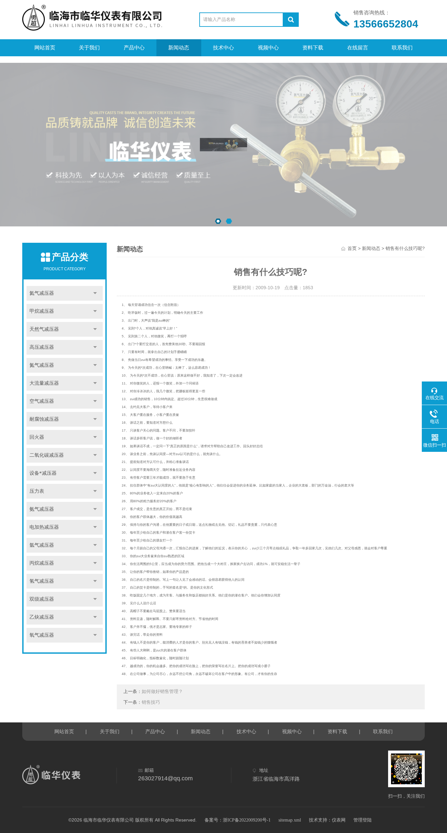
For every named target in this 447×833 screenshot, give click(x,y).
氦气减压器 (41, 293)
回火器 (36, 437)
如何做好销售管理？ (162, 691)
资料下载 (312, 47)
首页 (352, 248)
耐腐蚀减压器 (44, 419)
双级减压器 (41, 599)
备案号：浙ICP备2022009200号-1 (238, 820)
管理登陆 (362, 820)
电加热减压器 (44, 527)
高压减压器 (41, 347)
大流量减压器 (44, 383)
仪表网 (339, 820)
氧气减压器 (41, 635)
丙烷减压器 (41, 563)
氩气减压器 (41, 545)
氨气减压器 (41, 509)
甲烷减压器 (41, 311)
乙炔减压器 (41, 617)
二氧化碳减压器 (46, 455)
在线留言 (357, 47)
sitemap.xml (289, 820)
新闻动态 (178, 47)
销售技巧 (151, 702)
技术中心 (223, 47)
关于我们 (89, 47)
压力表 (36, 491)
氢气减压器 (41, 581)
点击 (95, 293)
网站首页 (44, 47)
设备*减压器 (43, 473)
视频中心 (268, 47)
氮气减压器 (41, 365)
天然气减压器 (44, 329)
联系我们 (402, 47)
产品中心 (134, 47)
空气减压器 (41, 401)
